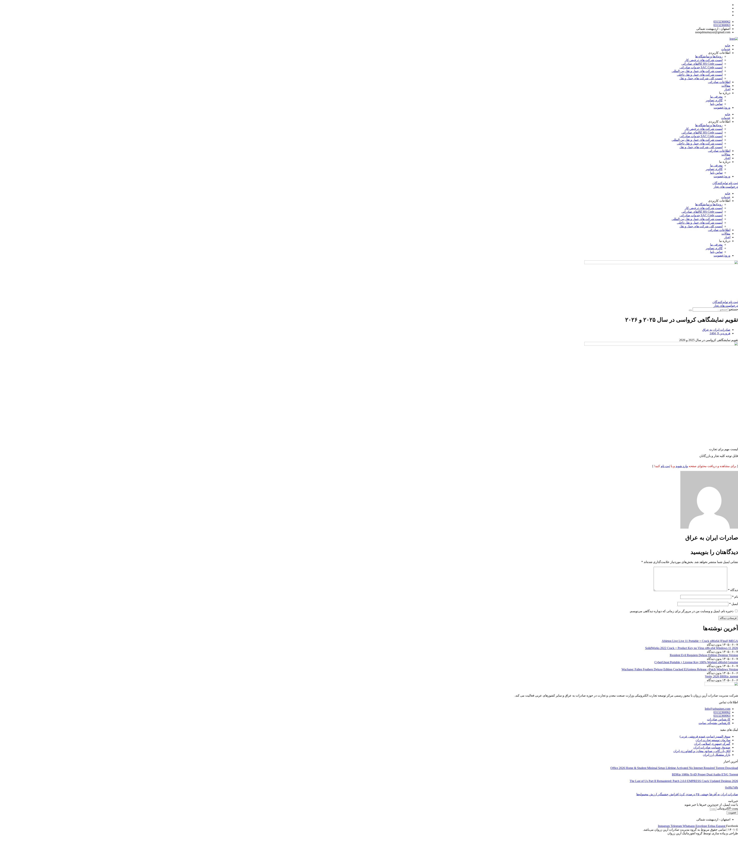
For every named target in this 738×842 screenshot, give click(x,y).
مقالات (725, 85)
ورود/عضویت (722, 107)
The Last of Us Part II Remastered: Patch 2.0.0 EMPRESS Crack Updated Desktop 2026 (684, 781)
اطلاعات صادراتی (719, 82)
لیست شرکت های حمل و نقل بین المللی (697, 71)
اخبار (727, 89)
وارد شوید (682, 466)
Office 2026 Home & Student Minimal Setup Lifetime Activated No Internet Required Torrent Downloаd (674, 768)
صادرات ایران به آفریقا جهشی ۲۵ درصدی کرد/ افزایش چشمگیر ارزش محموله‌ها (687, 794)
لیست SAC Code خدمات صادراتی (701, 67)
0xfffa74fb (731, 787)
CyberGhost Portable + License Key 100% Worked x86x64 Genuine (696, 662)
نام (735, 596)
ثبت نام (665, 466)
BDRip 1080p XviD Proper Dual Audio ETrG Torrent (705, 774)
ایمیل (733, 603)
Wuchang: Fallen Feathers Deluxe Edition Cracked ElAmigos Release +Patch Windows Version (680, 669)
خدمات (725, 49)
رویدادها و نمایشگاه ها (709, 56)
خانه (727, 45)
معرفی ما (716, 96)
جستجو (733, 309)
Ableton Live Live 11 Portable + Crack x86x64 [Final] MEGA (700, 641)
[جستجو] (690, 310)
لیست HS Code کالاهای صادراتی (702, 63)
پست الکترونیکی (727, 808)
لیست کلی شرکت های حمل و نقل (701, 78)
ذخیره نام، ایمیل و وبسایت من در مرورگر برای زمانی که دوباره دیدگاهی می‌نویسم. (681, 611)
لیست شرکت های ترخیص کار (704, 60)
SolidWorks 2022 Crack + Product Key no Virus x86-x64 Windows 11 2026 (691, 648)
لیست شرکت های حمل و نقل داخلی (700, 74)
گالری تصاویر (714, 100)
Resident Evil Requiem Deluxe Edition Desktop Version (704, 655)
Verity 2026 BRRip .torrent (721, 676)
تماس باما (716, 103)
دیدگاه (733, 590)
